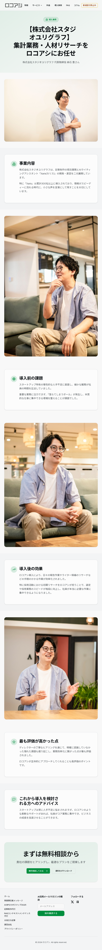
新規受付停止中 (89, 5)
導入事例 (58, 5)
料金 (48, 5)
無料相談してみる (36, 871)
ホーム (7, 896)
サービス (36, 5)
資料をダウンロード (63, 871)
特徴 (26, 5)
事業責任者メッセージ (13, 900)
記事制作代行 (9, 909)
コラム (77, 5)
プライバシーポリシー (13, 929)
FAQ (68, 5)
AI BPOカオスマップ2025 (15, 905)
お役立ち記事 (9, 920)
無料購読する (51, 913)
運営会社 (8, 924)
